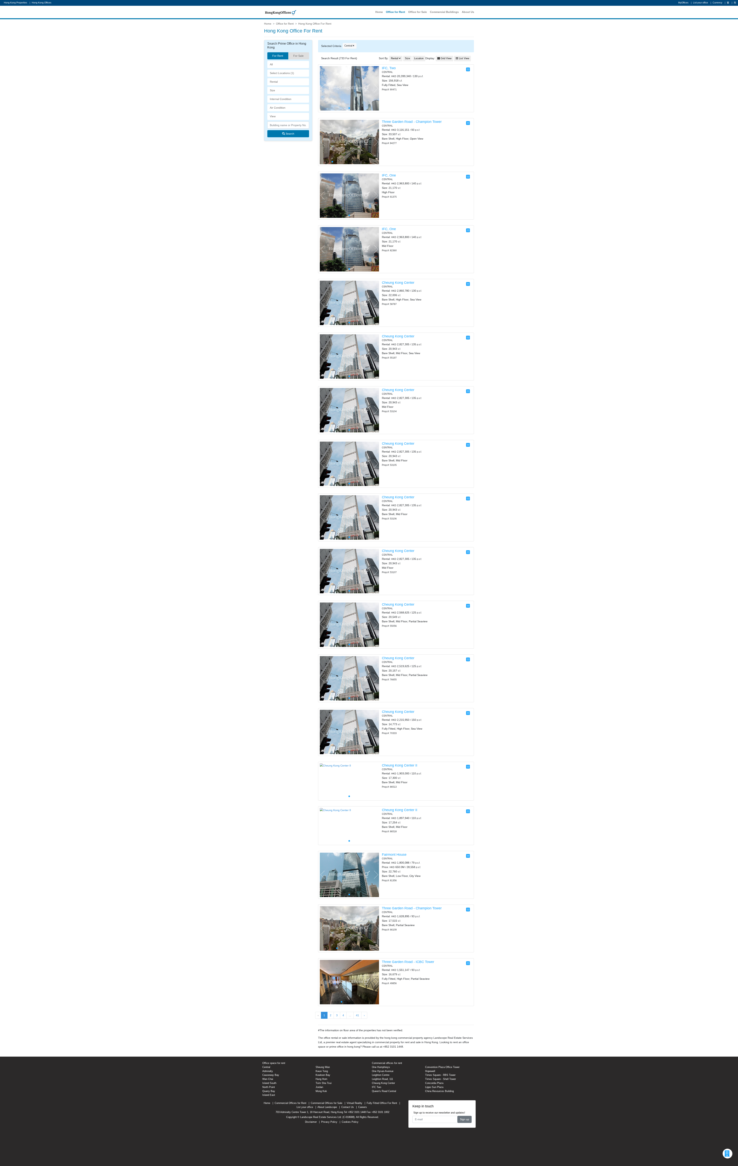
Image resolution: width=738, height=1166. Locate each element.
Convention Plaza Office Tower (442, 1067)
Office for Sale (417, 11)
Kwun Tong (322, 1071)
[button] (375, 88)
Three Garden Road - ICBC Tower (408, 962)
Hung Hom (321, 1079)
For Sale (298, 55)
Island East (268, 1095)
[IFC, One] (349, 195)
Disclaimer (311, 1121)
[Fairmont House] (349, 874)
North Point (268, 1087)
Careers (362, 1107)
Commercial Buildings (444, 11)
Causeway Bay (270, 1075)
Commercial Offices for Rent (290, 1103)
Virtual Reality (354, 1103)
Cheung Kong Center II (399, 765)
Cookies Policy (350, 1121)
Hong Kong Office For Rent (314, 23)
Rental (394, 58)
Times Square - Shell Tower (440, 1079)
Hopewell (430, 1071)
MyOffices (683, 2)
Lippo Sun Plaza (434, 1087)
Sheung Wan (323, 1067)
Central (348, 45)
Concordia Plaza (434, 1083)
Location (419, 58)
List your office (700, 2)
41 (357, 1015)
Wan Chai (267, 1079)
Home (379, 11)
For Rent (277, 55)
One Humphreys (381, 1067)
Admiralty (267, 1071)
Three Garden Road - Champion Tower (412, 122)
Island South (269, 1083)
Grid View (445, 58)
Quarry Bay (268, 1091)
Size (407, 58)
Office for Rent (395, 11)
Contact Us (347, 1107)
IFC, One (389, 175)
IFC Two (376, 1087)
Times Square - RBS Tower (440, 1075)
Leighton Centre (380, 1075)
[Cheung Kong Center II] (335, 765)
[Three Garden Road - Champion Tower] (349, 141)
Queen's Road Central (384, 1091)
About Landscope (327, 1107)
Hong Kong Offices (41, 2)
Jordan (319, 1087)
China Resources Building (439, 1091)
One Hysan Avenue (382, 1071)
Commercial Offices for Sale (326, 1103)
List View (463, 58)
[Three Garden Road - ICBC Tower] (349, 981)
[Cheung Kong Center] (349, 302)
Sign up (464, 1119)
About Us (468, 11)
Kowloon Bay (323, 1075)
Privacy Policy (329, 1121)
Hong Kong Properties (15, 2)
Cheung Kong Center (398, 283)
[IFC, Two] (349, 88)
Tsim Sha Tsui (324, 1083)
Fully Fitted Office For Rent (382, 1103)
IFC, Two (389, 68)
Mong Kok (321, 1091)
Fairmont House (394, 854)
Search (289, 133)
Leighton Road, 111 (382, 1079)
